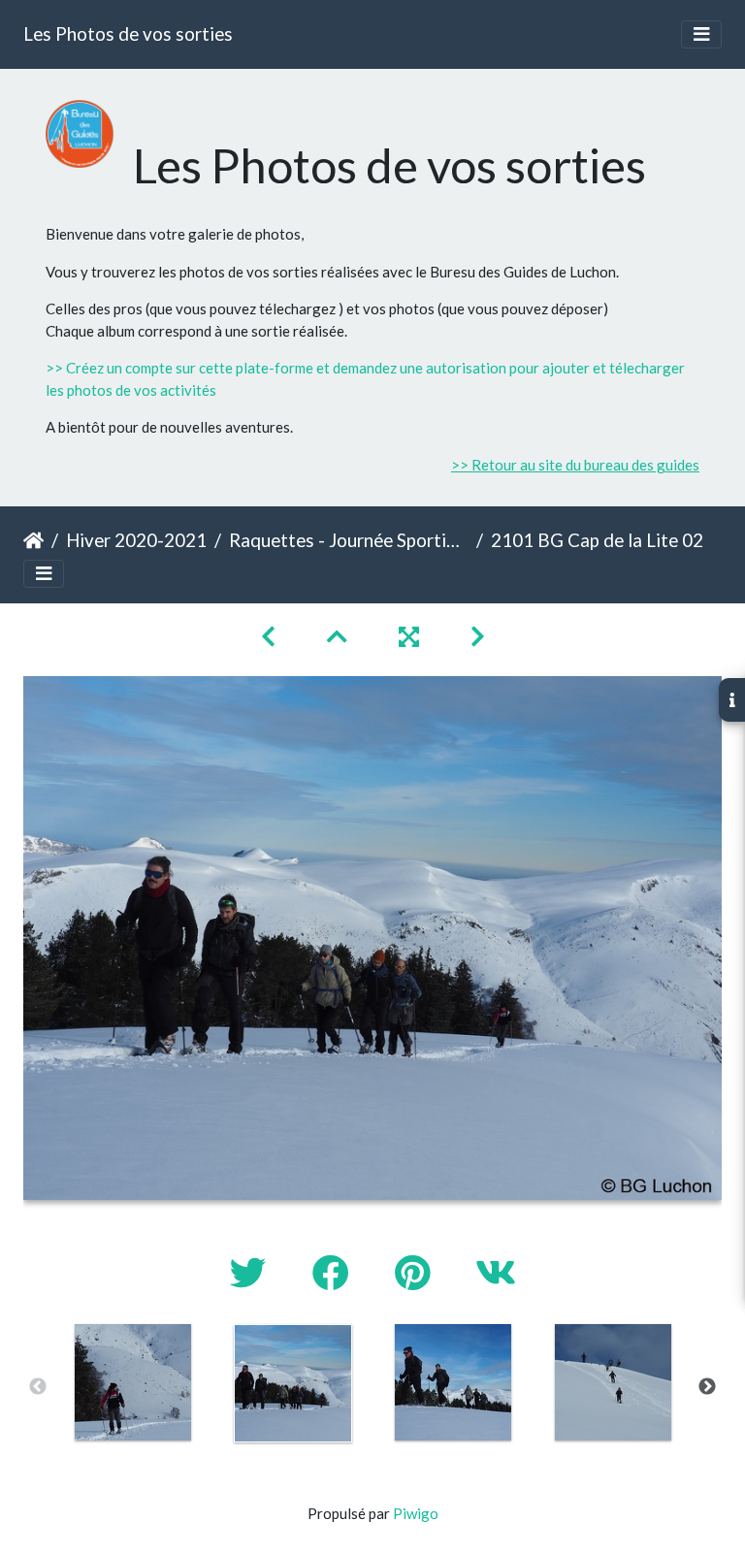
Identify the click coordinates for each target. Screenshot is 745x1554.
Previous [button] (38, 1387)
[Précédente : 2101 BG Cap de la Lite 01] (271, 636)
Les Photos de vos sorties (128, 33)
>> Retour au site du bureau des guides (575, 464)
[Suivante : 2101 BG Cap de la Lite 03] (477, 636)
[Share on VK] (495, 1272)
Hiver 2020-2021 (136, 540)
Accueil (33, 540)
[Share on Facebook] (334, 1272)
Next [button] (707, 1387)
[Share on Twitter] (252, 1272)
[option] (132, 1382)
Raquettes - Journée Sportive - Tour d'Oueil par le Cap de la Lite (349, 540)
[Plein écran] (411, 636)
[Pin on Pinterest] (415, 1272)
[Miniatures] (339, 636)
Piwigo (415, 1513)
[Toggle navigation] (701, 34)
